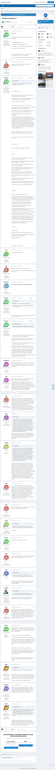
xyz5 (6, 569)
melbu (6, 664)
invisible (6, 587)
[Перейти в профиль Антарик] (6, 446)
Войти (26, 745)
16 (6, 405)
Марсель (9, 21)
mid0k (6, 520)
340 (7, 694)
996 (7, 259)
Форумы (2, 8)
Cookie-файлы (32, 768)
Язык (21, 768)
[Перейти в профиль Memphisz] (6, 688)
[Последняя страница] (15, 27)
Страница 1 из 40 (20, 26)
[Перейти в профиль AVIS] (48, 34)
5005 (6, 413)
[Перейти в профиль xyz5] (6, 573)
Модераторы (22, 8)
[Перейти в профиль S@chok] (39, 34)
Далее (12, 26)
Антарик (6, 442)
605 (7, 369)
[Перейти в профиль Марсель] (3, 22)
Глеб (6, 250)
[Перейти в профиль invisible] (6, 591)
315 (6, 530)
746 (6, 71)
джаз (6, 396)
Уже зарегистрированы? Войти (40, 2)
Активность (8, 5)
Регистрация (51, 2)
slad (6, 376)
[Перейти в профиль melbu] (6, 668)
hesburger (6, 282)
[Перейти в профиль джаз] (6, 399)
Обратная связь (26, 768)
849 (7, 40)
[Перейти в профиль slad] (6, 380)
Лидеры (17, 8)
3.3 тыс (6, 597)
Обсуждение (14, 22)
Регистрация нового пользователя (11, 747)
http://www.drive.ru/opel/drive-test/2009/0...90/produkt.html (22, 284)
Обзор (3, 5)
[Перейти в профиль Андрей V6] (6, 364)
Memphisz (6, 684)
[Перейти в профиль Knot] (6, 65)
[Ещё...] (34, 31)
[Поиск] (53, 6)
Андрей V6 (6, 360)
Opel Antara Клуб (6, 2)
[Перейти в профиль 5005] (6, 417)
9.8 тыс (6, 673)
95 (6, 291)
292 (7, 547)
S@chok (42, 33)
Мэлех (6, 537)
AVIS (50, 33)
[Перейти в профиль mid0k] (6, 524)
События (12, 8)
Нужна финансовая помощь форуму (18, 14)
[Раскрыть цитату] (13, 80)
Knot (6, 61)
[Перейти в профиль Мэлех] (6, 541)
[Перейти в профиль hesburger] (6, 285)
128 (6, 385)
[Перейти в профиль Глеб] (6, 254)
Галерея (7, 8)
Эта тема (49, 5)
